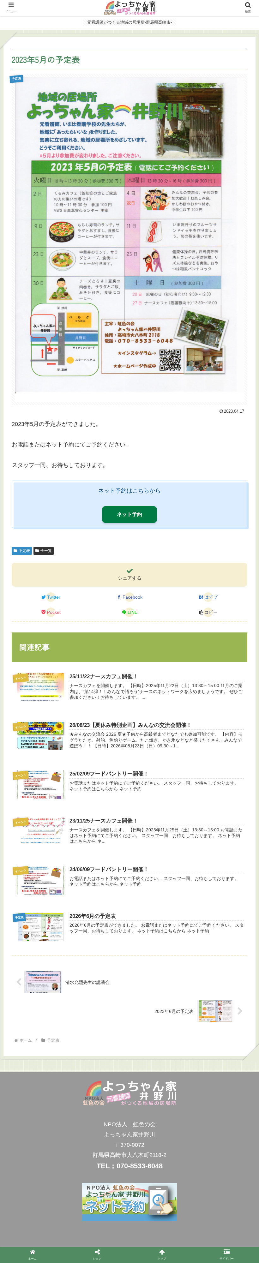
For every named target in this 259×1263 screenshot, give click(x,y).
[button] (239, 812)
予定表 (24, 550)
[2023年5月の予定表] (159, 1064)
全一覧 (46, 550)
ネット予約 (129, 514)
